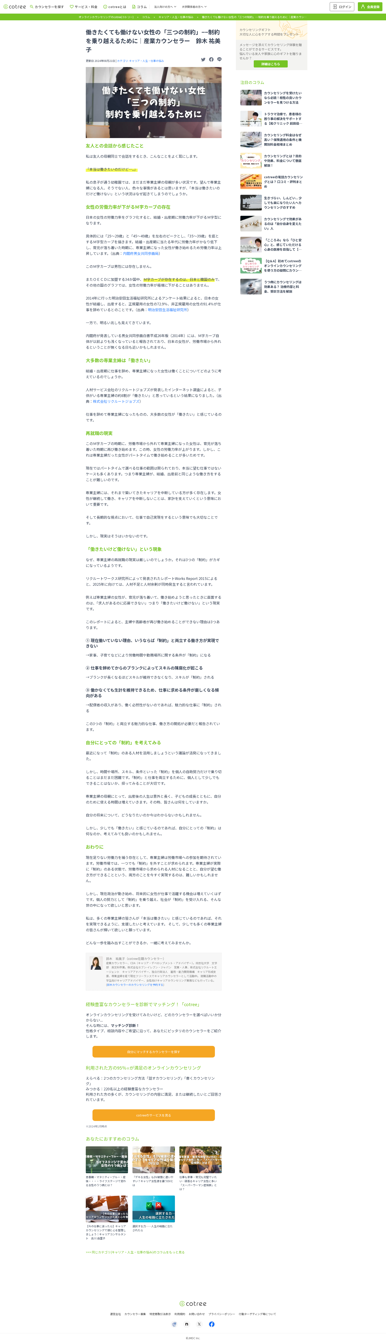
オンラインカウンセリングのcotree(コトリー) (106, 17)
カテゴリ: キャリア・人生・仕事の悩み (140, 61)
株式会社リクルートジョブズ (116, 401)
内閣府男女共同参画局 (141, 253)
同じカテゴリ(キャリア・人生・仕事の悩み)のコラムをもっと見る (138, 1252)
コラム (146, 17)
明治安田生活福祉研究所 (167, 309)
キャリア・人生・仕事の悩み (176, 17)
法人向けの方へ (163, 6)
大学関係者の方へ (192, 6)
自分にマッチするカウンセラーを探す (153, 1051)
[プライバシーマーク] (174, 1324)
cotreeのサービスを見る (153, 1115)
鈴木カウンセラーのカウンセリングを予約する (135, 984)
